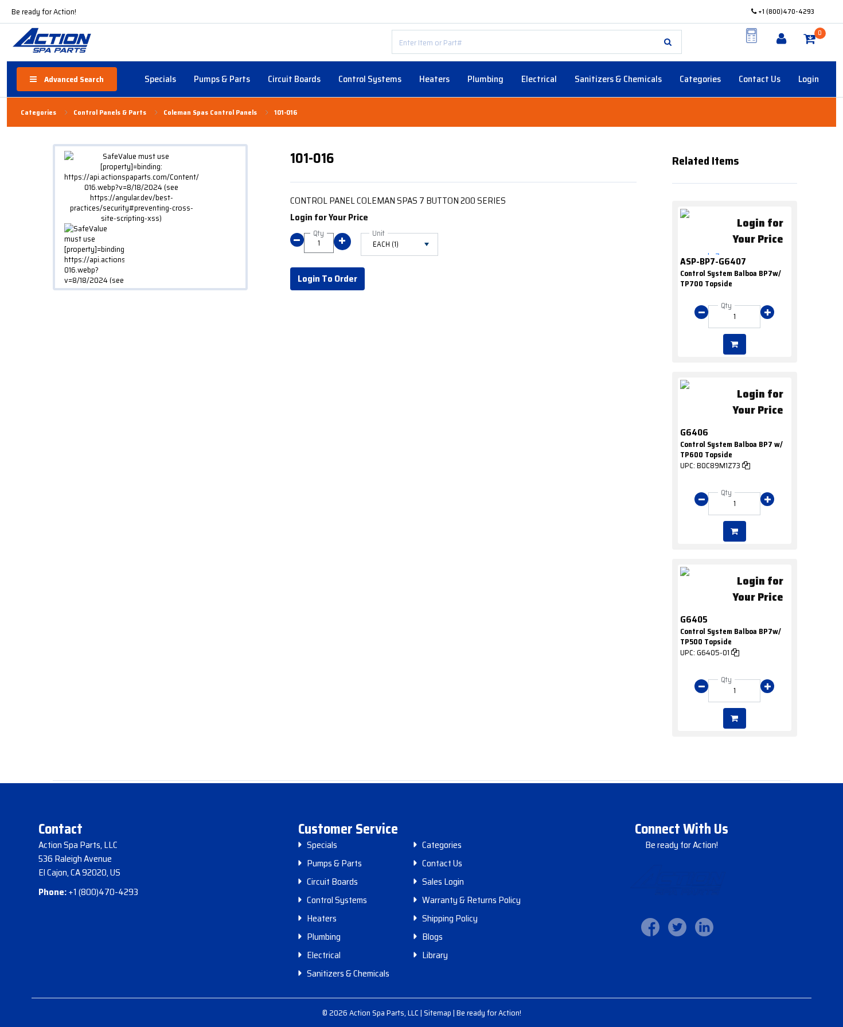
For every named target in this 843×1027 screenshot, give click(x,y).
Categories (700, 79)
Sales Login (443, 882)
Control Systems (369, 79)
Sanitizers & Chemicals (618, 79)
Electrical (539, 79)
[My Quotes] (752, 35)
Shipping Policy (450, 918)
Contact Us (759, 79)
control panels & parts (109, 112)
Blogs (432, 937)
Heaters (434, 79)
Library (435, 955)
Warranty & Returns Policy (471, 900)
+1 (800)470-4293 (785, 11)
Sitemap (438, 1012)
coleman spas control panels (210, 112)
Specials (160, 79)
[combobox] (537, 42)
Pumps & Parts (222, 79)
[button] (667, 41)
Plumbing (485, 79)
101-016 (285, 112)
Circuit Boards (294, 79)
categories (38, 112)
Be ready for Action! (43, 11)
